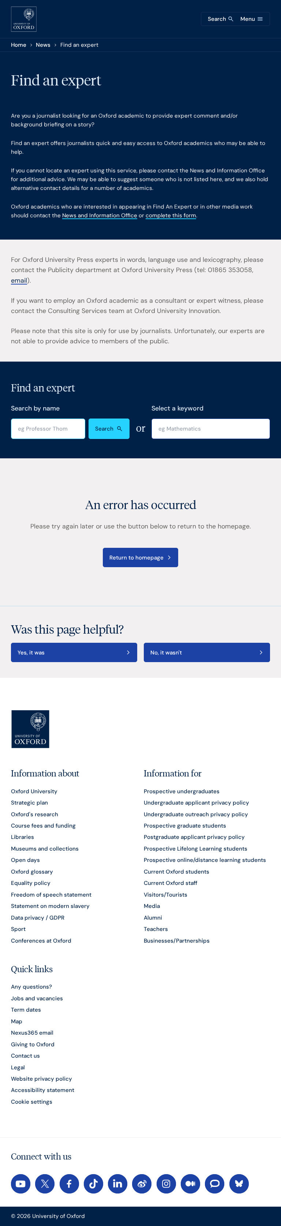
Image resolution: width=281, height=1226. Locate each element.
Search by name (35, 408)
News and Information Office (99, 215)
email (19, 280)
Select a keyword (177, 408)
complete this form (171, 215)
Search (104, 428)
